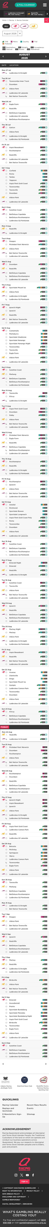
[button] (14, 14)
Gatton (12, 127)
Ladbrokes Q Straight (18, 73)
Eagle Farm (14, 104)
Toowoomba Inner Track (19, 81)
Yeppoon (13, 180)
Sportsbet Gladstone (17, 337)
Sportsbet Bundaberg (18, 1010)
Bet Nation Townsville (18, 96)
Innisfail (12, 505)
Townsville (13, 190)
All (6, 26)
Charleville (13, 676)
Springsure (13, 853)
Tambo (12, 177)
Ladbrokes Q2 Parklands (19, 139)
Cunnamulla (14, 331)
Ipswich (12, 311)
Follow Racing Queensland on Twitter (22, 1175)
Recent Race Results (37, 1105)
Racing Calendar (10, 1105)
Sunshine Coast (15, 210)
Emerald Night (15, 563)
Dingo (11, 679)
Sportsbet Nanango (17, 340)
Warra (11, 856)
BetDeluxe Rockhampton (19, 119)
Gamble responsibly (11, 1200)
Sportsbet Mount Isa (17, 288)
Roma (11, 174)
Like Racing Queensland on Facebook (33, 1175)
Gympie (12, 685)
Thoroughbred (15, 26)
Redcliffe (13, 109)
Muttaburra (13, 334)
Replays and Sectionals (8, 1109)
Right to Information (12, 1191)
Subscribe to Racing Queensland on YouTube (27, 1175)
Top (23, 1182)
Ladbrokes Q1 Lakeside (18, 93)
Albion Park (14, 89)
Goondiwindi (14, 1003)
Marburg (12, 374)
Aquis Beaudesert (16, 147)
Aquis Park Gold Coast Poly (20, 518)
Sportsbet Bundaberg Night (20, 1016)
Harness (34, 26)
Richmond (13, 508)
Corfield (12, 171)
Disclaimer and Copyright (14, 1197)
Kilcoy (11, 396)
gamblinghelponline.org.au (32, 1223)
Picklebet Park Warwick (19, 244)
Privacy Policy (33, 1191)
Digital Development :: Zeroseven (17, 1204)
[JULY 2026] (4, 56)
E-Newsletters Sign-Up (12, 1115)
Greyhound (24, 26)
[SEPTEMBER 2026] (45, 56)
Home (5, 5)
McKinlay (13, 850)
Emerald (12, 566)
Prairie (12, 1006)
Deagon (12, 241)
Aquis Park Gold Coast (18, 183)
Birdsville (13, 980)
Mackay (12, 632)
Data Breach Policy (11, 1194)
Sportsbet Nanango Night (19, 343)
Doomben (13, 84)
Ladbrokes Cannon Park (19, 688)
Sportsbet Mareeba (17, 1013)
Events (30, 1108)
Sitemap (31, 1114)
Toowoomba (14, 187)
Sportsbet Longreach (18, 514)
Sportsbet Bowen (16, 511)
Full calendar (27, 5)
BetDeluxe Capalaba (17, 113)
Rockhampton (15, 151)
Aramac (12, 672)
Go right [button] (47, 14)
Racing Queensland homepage (24, 1164)
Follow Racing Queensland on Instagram (16, 1175)
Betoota (12, 846)
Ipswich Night (14, 307)
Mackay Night (14, 629)
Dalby (11, 415)
